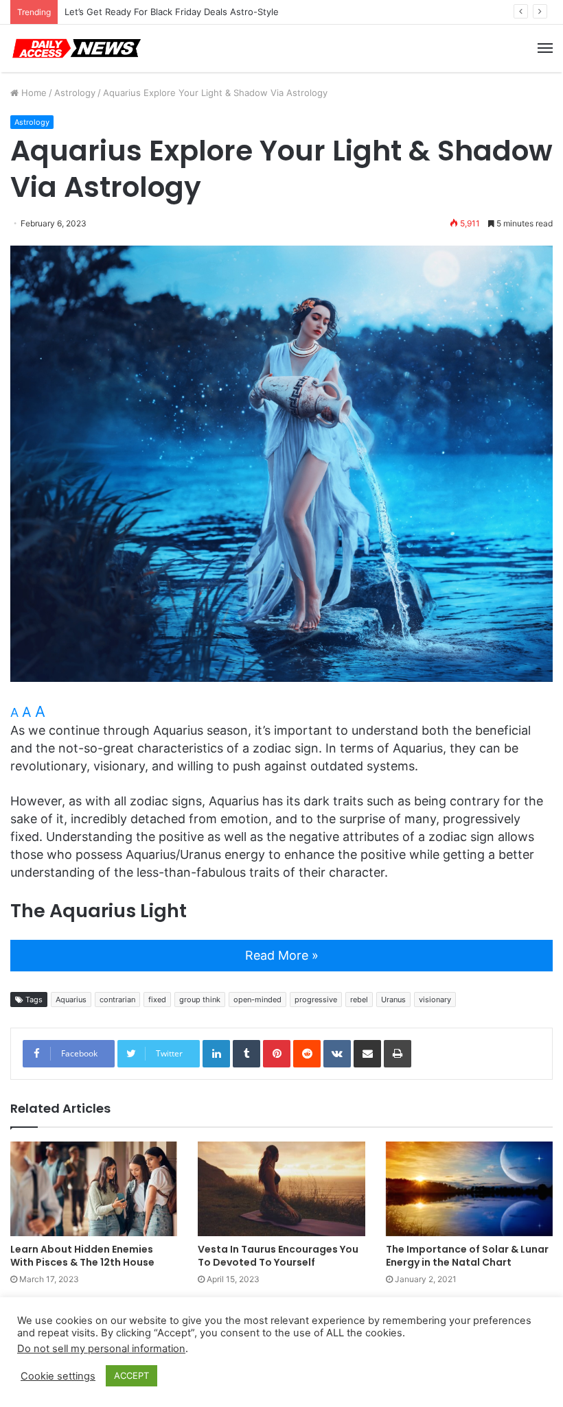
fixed (157, 999)
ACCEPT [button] (131, 1375)
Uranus (393, 999)
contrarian (117, 999)
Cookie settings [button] (58, 1376)
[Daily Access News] (75, 48)
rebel (359, 999)
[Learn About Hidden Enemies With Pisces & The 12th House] (93, 1188)
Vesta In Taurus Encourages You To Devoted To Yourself (278, 1255)
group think (199, 999)
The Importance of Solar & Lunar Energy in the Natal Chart (467, 1255)
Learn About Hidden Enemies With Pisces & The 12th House (82, 1255)
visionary (435, 999)
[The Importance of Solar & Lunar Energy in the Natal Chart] (469, 1188)
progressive (316, 999)
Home (33, 92)
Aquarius (71, 999)
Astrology (74, 92)
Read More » (282, 955)
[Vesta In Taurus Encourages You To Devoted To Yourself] (281, 1188)
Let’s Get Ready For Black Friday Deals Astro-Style (172, 11)
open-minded (257, 999)
